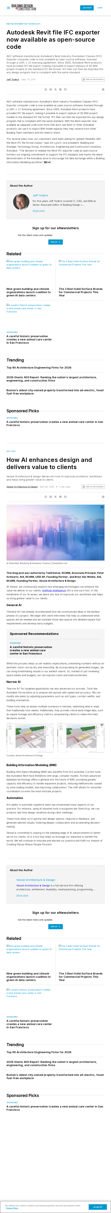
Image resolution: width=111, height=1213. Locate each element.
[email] (65, 89)
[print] (103, 89)
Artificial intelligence (54, 590)
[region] (55, 1207)
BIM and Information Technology (23, 24)
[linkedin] (50, 89)
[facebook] (45, 89)
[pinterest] (60, 89)
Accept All (97, 1207)
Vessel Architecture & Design (22, 486)
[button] (8, 8)
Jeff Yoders (12, 79)
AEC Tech (11, 451)
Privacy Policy (12, 1208)
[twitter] (55, 89)
